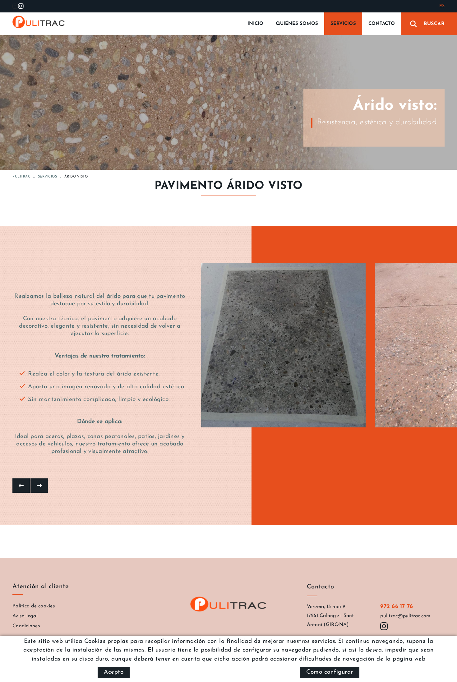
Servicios (47, 176)
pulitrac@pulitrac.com (405, 616)
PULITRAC (21, 176)
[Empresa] (38, 22)
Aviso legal (25, 616)
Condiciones (26, 626)
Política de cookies (33, 606)
